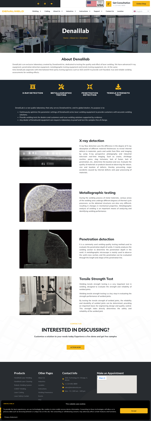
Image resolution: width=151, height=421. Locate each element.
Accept (133, 411)
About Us (56, 11)
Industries (69, 11)
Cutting (47, 11)
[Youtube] (51, 3)
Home (65, 38)
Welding (35, 11)
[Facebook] (38, 3)
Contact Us (110, 11)
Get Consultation (121, 2)
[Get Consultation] (108, 4)
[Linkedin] (44, 3)
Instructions (83, 11)
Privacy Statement (10, 417)
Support (97, 11)
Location (120, 11)
